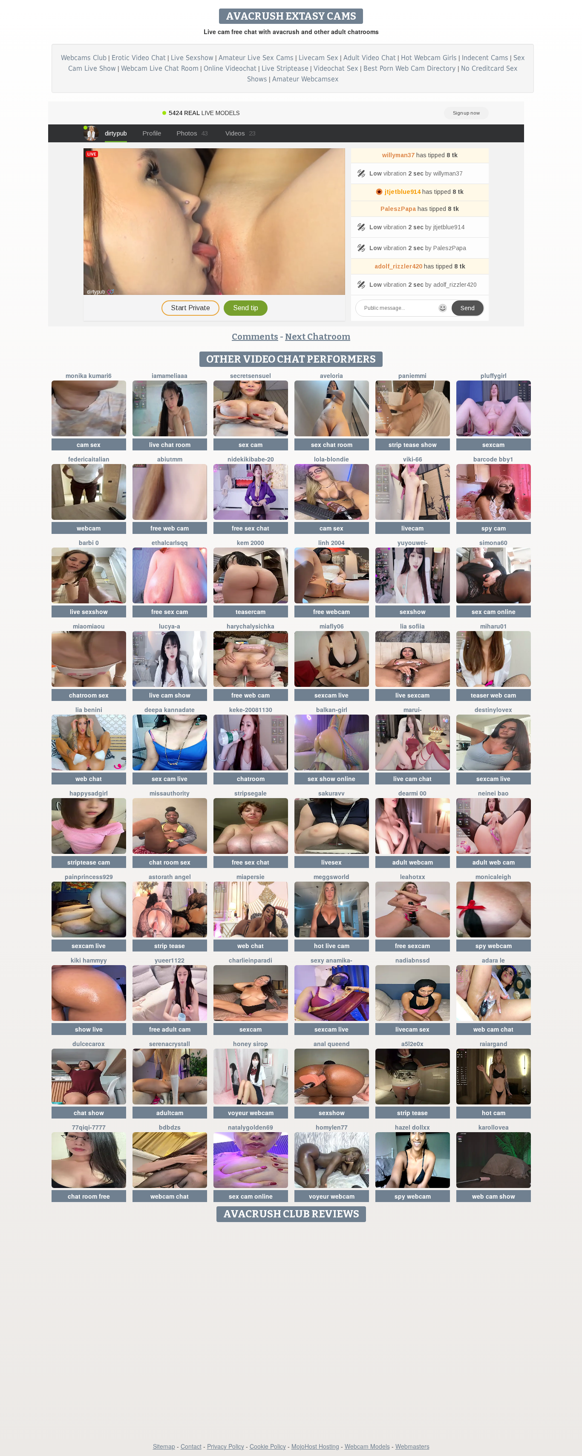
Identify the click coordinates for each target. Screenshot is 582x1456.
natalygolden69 (250, 1127)
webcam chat (169, 1196)
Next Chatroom (317, 337)
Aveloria (331, 375)
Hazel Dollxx (412, 1127)
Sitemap (164, 1446)
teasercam (250, 611)
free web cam (169, 528)
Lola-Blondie (331, 459)
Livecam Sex (318, 58)
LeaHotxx (412, 876)
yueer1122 (169, 960)
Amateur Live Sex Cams (256, 58)
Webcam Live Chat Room (160, 68)
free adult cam (169, 1029)
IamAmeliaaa (169, 375)
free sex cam (169, 611)
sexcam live (331, 695)
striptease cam (88, 862)
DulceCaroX (88, 1043)
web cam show (493, 1196)
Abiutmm (169, 459)
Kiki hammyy (89, 960)
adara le (493, 960)
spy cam (493, 528)
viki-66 (412, 459)
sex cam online (494, 611)
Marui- (412, 709)
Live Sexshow (192, 58)
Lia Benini (88, 709)
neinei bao (493, 793)
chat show (89, 1112)
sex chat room (331, 444)
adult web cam (494, 862)
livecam (412, 528)
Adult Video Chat (369, 58)
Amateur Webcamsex (305, 79)
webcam (89, 528)
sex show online (331, 778)
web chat (88, 778)
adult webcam (412, 862)
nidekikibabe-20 (251, 459)
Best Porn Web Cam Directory (409, 68)
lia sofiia (412, 626)
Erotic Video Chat (139, 58)
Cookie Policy (268, 1446)
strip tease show (413, 444)
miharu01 (493, 626)
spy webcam (493, 945)
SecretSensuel (250, 375)
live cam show (169, 695)
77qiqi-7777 (89, 1127)
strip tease (169, 945)
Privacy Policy (225, 1446)
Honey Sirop (250, 1043)
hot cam (493, 1112)
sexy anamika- (331, 960)
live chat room (169, 444)
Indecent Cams (485, 58)
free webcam (331, 611)
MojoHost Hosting (315, 1446)
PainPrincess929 (89, 876)
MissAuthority (170, 793)
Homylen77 (332, 1127)
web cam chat (493, 1029)
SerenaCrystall (169, 1043)
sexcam (493, 444)
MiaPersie (250, 876)
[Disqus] (291, 1332)
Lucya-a (169, 626)
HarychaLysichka (250, 626)
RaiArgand (493, 1043)
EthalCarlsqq (170, 542)
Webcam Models (367, 1446)
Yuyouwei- (413, 542)
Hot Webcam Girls (429, 58)
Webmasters (412, 1446)
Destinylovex (493, 709)
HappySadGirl (88, 793)
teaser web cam (493, 695)
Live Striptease (285, 68)
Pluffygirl (494, 375)
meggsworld (331, 876)
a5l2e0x (412, 1043)
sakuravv (331, 793)
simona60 (493, 542)
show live (89, 1029)
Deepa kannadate (169, 709)
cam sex (89, 444)
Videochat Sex (336, 68)
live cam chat (412, 778)
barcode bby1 (493, 459)
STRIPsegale (250, 793)
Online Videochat (230, 68)
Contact (191, 1446)
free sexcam (412, 945)
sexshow (413, 611)
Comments (255, 337)
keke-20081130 (250, 709)
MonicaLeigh (493, 876)
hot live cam (331, 945)
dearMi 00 (412, 793)
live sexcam (412, 695)
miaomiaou (89, 626)
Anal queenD (332, 1043)
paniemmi (412, 375)
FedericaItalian (88, 459)
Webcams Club (84, 58)
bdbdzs (170, 1127)
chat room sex (169, 862)
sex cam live (169, 778)
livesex (331, 862)
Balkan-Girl (331, 709)
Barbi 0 (89, 542)
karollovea (493, 1127)
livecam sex (412, 1029)
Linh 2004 (331, 542)
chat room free (89, 1196)
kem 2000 (250, 542)
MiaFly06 (332, 626)
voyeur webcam (251, 1112)
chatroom (251, 778)
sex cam (250, 444)
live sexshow (89, 611)
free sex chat (250, 528)
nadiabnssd (412, 960)
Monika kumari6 (89, 375)
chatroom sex (89, 695)
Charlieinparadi (250, 960)
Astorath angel (170, 876)
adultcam (169, 1112)
